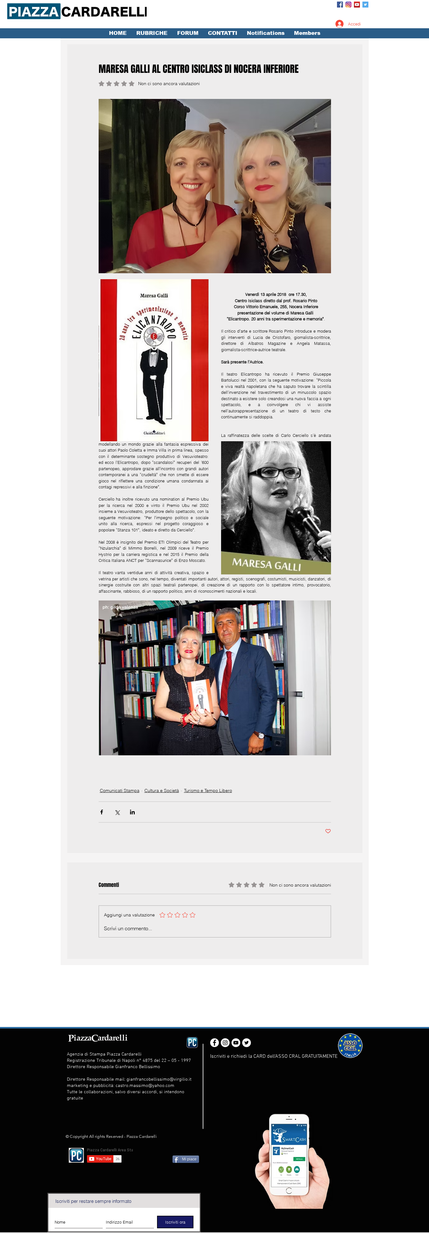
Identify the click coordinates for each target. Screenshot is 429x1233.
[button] (151, 33)
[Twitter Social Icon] (365, 5)
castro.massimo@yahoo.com (145, 1086)
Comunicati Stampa (119, 790)
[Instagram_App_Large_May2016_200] (348, 5)
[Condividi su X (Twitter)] (117, 812)
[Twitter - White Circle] (246, 1042)
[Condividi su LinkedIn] (132, 812)
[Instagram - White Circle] (225, 1042)
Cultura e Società (161, 790)
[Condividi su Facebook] (102, 812)
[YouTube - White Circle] (235, 1042)
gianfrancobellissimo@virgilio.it (159, 1079)
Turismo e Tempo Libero (208, 790)
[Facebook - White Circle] (214, 1042)
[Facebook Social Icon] (340, 5)
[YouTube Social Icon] (357, 5)
